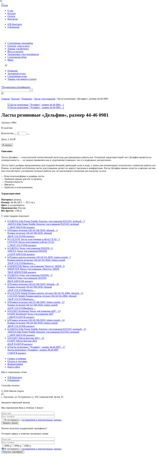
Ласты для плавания (44, 98)
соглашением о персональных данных (41, 420)
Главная (5, 98)
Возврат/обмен (15, 364)
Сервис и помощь (16, 358)
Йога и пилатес (15, 51)
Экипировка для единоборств (23, 54)
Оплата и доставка (17, 361)
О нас (10, 10)
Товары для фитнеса (18, 48)
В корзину (7, 145)
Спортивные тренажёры (20, 43)
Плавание (12, 70)
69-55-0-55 (10, 33)
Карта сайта (13, 367)
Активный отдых (16, 73)
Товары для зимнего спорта (21, 79)
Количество (7, 133)
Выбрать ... (29, 263)
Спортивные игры (17, 76)
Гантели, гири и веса (18, 46)
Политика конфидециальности (15, 400)
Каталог (11, 13)
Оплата (11, 16)
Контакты (12, 19)
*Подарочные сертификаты (15, 87)
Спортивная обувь (17, 57)
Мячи (10, 60)
